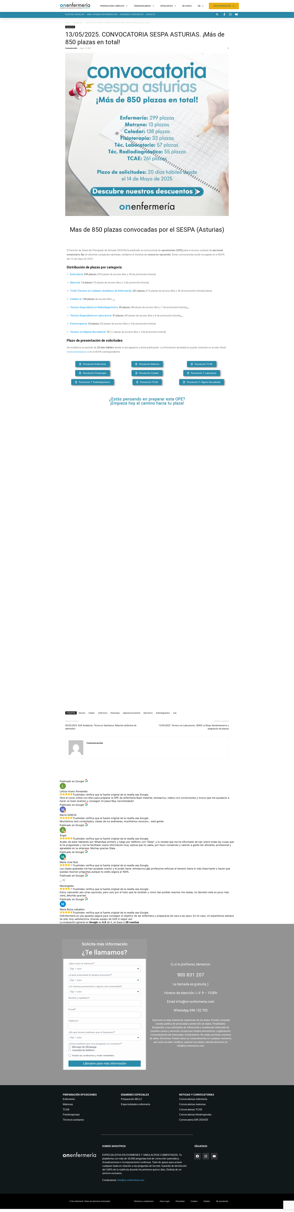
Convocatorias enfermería (193, 1099)
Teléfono (73, 1021)
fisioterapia (115, 713)
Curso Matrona (164, 526)
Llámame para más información (104, 1063)
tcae (174, 713)
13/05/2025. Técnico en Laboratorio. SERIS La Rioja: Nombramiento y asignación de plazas (194, 727)
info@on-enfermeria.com (130, 1180)
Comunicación (71, 48)
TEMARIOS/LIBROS (142, 6)
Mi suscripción (222, 1201)
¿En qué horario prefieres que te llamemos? (91, 1032)
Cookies (194, 1201)
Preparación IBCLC (131, 1099)
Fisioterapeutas (71, 1114)
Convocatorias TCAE (190, 1109)
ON (199, 6)
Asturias (82, 713)
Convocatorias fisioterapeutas (195, 1114)
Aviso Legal (165, 1201)
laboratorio (148, 713)
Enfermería (69, 1099)
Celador (92, 713)
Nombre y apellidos (78, 998)
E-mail (71, 1009)
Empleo (207, 1201)
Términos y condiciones (144, 1201)
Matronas (68, 1104)
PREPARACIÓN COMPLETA (112, 6)
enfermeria (102, 713)
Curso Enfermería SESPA (173, 492)
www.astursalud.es (77, 351)
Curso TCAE (161, 643)
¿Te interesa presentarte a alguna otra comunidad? (95, 986)
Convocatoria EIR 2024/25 (193, 1119)
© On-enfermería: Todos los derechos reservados (89, 1201)
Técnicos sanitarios (73, 1119)
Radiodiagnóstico (163, 713)
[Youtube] (214, 1156)
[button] (217, 14)
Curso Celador (163, 609)
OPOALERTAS (166, 6)
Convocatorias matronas (192, 1104)
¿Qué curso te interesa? (81, 963)
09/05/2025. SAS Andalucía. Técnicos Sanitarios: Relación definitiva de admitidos (100, 727)
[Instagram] (206, 1156)
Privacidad (180, 1201)
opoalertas (77, 22)
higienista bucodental (131, 713)
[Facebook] (197, 1156)
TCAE (66, 1109)
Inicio (67, 22)
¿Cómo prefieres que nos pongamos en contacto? (94, 1043)
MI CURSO (187, 6)
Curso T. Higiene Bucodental (177, 677)
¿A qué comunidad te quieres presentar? (89, 975)
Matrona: (75, 282)
